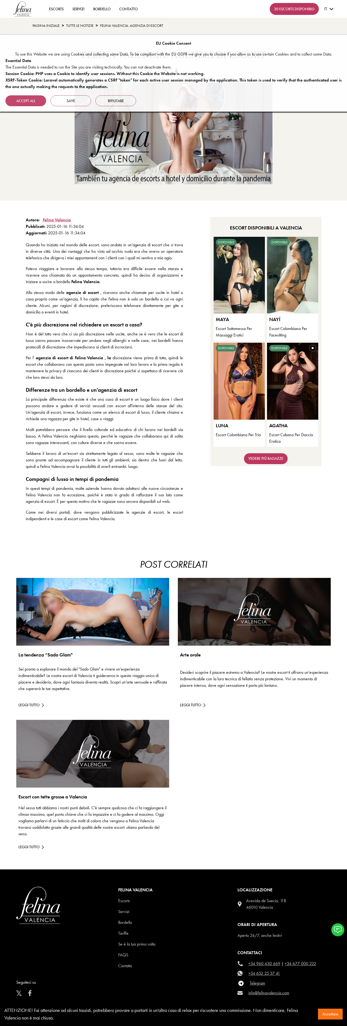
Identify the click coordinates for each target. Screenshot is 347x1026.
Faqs (123, 955)
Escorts (124, 901)
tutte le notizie (80, 25)
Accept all (26, 100)
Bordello (102, 9)
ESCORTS (56, 9)
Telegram (257, 983)
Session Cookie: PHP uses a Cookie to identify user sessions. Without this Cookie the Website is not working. (105, 73)
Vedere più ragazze (265, 458)
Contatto (125, 966)
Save (71, 100)
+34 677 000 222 (300, 963)
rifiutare (116, 100)
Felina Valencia (57, 220)
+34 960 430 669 (264, 963)
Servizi (78, 9)
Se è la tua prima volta (136, 944)
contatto (128, 9)
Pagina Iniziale (46, 25)
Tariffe (123, 933)
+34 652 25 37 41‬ (264, 973)
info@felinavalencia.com (268, 993)
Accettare (330, 1014)
